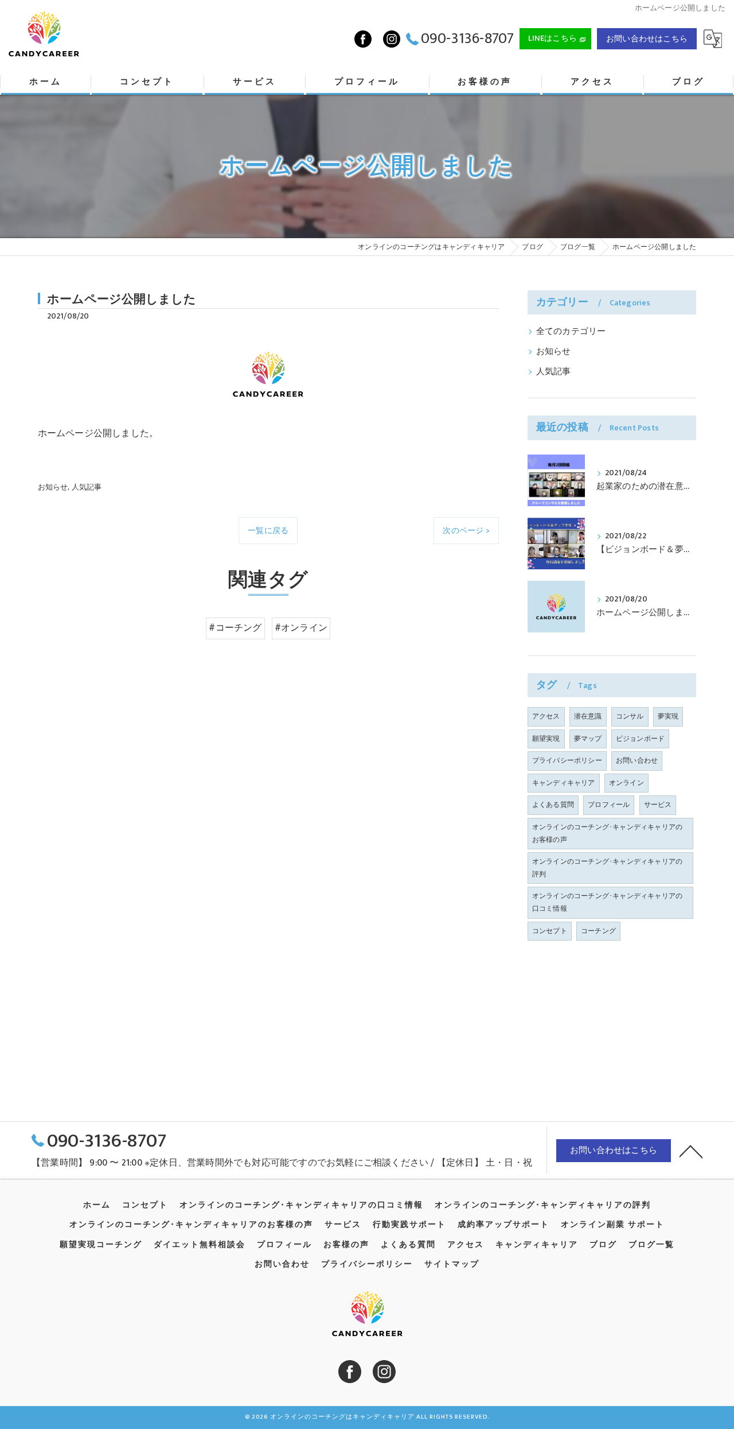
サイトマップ (451, 1264)
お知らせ (53, 487)
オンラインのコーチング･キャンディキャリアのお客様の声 (607, 833)
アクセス (546, 716)
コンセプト (549, 931)
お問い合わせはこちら (647, 38)
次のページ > (466, 530)
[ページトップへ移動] (691, 1150)
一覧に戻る (268, 530)
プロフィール (609, 804)
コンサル (630, 716)
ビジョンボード (640, 738)
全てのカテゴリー (571, 332)
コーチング (598, 931)
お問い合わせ (637, 760)
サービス (658, 804)
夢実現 (668, 716)
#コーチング (235, 627)
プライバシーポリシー (567, 760)
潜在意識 (588, 716)
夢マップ (588, 738)
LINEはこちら (552, 38)
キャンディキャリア (563, 783)
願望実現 (546, 738)
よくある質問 (553, 804)
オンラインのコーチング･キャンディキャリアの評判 (607, 868)
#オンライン (301, 627)
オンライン (626, 783)
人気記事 (87, 487)
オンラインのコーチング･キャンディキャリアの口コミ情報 (607, 902)
